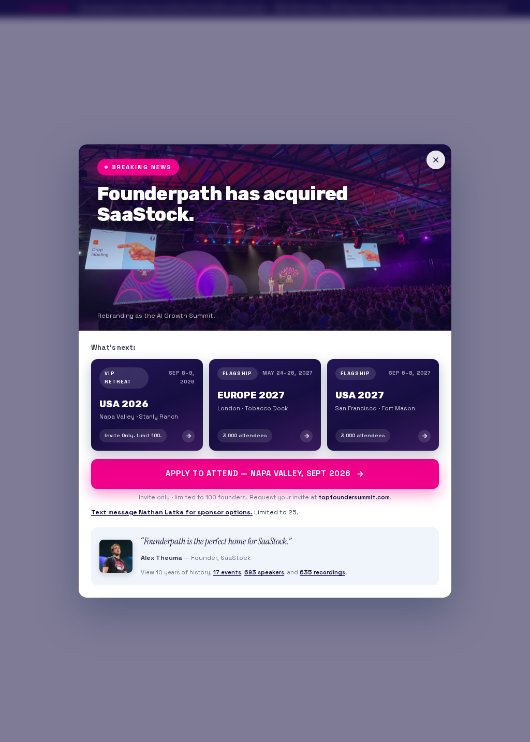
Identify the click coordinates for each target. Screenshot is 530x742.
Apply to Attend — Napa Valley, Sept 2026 (258, 473)
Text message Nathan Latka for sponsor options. (172, 512)
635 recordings (322, 572)
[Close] (435, 160)
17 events (227, 572)
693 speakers (264, 572)
